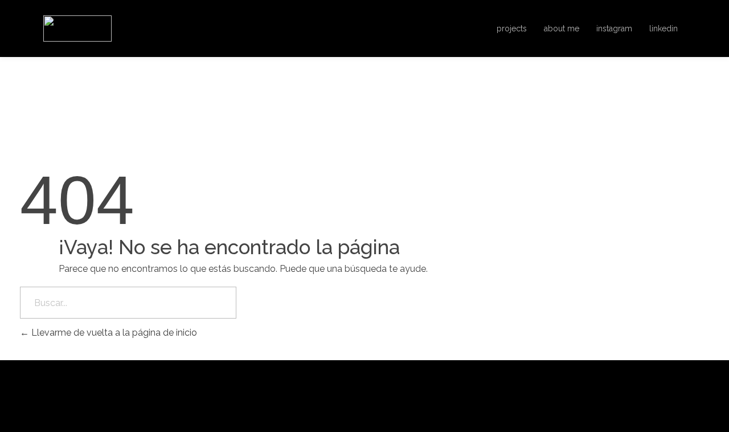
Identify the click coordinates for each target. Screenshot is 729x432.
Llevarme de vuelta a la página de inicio (113, 332)
